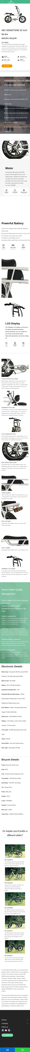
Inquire (8, 66)
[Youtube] (6, 1030)
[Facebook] (3, 1030)
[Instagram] (9, 1030)
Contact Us (7, 1035)
